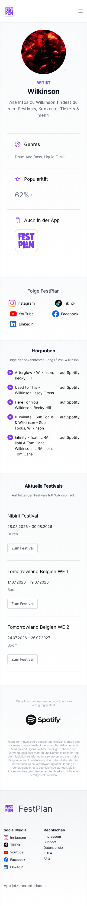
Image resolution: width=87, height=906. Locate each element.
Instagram (18, 837)
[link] (43, 533)
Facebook (17, 860)
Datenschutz (53, 847)
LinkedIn (16, 867)
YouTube (16, 852)
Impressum (52, 836)
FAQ (47, 859)
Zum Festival (22, 548)
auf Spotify (70, 372)
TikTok (15, 845)
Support (50, 842)
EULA (48, 853)
